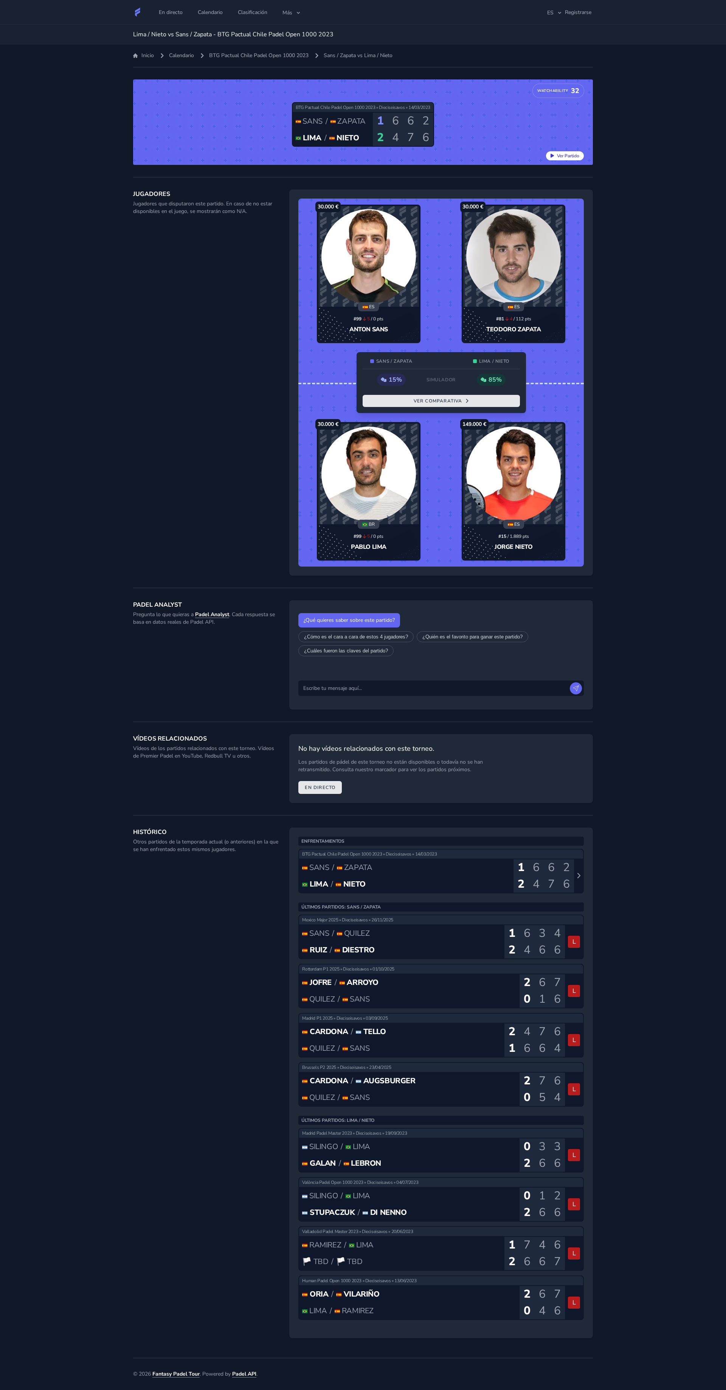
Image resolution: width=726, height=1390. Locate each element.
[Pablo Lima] (368, 474)
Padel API (244, 1374)
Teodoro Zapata (513, 329)
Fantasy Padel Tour (176, 1374)
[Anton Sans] (368, 256)
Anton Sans (368, 329)
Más (287, 12)
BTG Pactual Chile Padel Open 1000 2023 (259, 55)
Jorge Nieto (514, 547)
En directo (320, 787)
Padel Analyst (212, 614)
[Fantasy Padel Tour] (137, 12)
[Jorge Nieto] (513, 474)
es (550, 12)
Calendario (181, 55)
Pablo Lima (368, 547)
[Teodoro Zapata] (513, 256)
